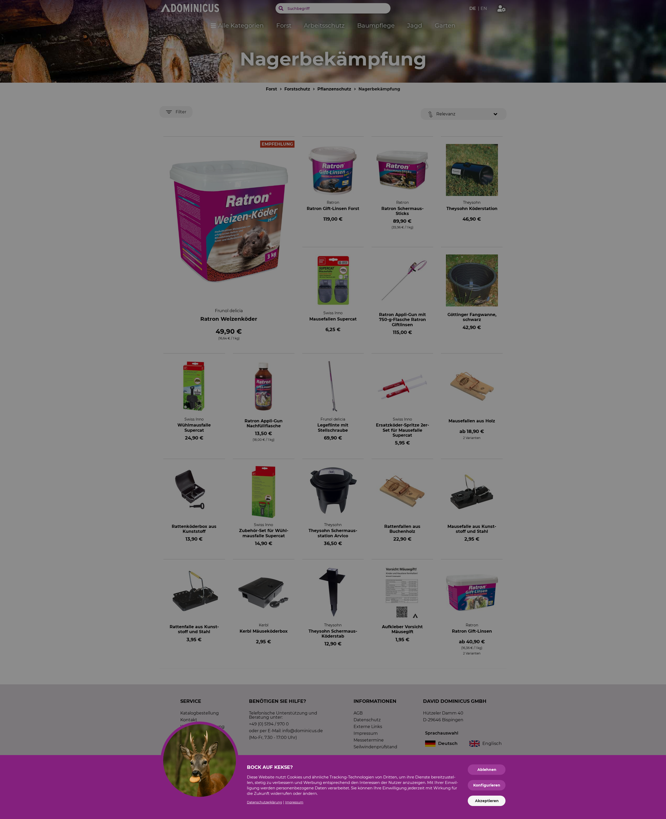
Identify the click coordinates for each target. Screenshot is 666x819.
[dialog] (333, 409)
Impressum (294, 802)
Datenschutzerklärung (264, 802)
